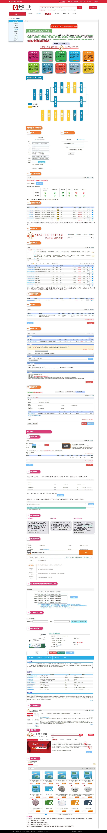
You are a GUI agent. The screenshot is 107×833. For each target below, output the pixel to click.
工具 (72, 10)
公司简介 (16, 23)
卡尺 (48, 10)
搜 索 (80, 7)
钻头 (61, 10)
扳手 (45, 10)
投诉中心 (89, 1)
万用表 (55, 10)
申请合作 (96, 1)
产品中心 (17, 14)
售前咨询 (82, 1)
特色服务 (16, 38)
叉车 (51, 10)
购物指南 (18, 18)
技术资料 (16, 27)
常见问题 (33, 831)
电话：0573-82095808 (73, 1)
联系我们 (75, 13)
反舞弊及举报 (39, 831)
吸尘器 (65, 10)
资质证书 (16, 31)
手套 (58, 10)
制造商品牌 (66, 13)
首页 (13, 831)
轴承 (75, 10)
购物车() (94, 7)
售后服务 (16, 36)
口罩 (68, 10)
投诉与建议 (47, 831)
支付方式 (16, 33)
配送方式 (16, 40)
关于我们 (38, 13)
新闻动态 (16, 25)
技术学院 (30, 13)
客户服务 (22, 831)
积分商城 (57, 13)
